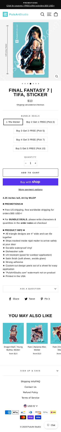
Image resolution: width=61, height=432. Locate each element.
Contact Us (30, 387)
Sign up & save (30, 371)
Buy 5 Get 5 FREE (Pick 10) (31, 148)
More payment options (30, 189)
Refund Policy (30, 392)
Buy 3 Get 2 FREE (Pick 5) (30, 131)
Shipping (20, 105)
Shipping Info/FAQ (30, 381)
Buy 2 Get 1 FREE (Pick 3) (40, 122)
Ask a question (30, 289)
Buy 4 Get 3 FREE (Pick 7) (30, 139)
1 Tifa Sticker (13, 122)
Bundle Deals (30, 116)
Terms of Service (30, 398)
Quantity (30, 157)
